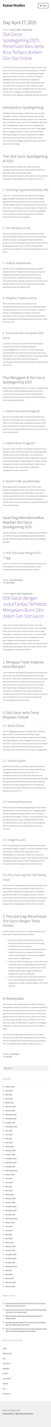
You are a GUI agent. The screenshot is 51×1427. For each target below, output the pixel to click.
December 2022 (10, 1254)
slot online (7, 1378)
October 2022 (10, 1262)
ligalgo (5, 1383)
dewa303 (6, 1368)
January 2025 (10, 1154)
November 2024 (10, 1162)
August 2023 (9, 1222)
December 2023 (10, 1206)
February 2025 (10, 1150)
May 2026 (8, 1094)
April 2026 (8, 1098)
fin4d (5, 1348)
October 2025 (10, 1122)
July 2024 (8, 1178)
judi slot (9, 1056)
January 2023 (10, 1250)
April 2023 (8, 1238)
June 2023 (9, 1230)
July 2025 (8, 1130)
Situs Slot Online (16, 580)
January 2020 (10, 1286)
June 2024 (9, 1182)
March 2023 (9, 1242)
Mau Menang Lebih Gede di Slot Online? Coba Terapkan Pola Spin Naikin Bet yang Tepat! (25, 1323)
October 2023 (10, 1214)
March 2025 (9, 1146)
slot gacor (6, 1363)
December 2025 (10, 1114)
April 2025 (8, 1142)
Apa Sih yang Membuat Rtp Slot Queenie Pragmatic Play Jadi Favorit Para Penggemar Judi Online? (26, 1330)
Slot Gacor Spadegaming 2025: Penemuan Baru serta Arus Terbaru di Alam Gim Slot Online (23, 46)
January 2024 (10, 1202)
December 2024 (10, 1158)
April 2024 (8, 1190)
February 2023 (10, 1246)
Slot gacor (6, 1393)
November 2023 (10, 1210)
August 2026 (9, 1086)
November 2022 (10, 1258)
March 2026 (9, 1102)
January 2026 (10, 1110)
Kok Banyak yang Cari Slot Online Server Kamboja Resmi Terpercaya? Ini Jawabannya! (26, 1311)
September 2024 (11, 1170)
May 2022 (8, 1270)
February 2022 (10, 1282)
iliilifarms (13, 731)
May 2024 (8, 1186)
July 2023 (8, 1226)
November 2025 (10, 1118)
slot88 (5, 1373)
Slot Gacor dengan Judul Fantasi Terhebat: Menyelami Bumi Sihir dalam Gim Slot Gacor (25, 607)
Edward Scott (27, 30)
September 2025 (11, 1126)
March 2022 (9, 1278)
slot (4, 1358)
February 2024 (10, 1198)
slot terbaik (10, 582)
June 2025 (9, 1134)
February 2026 (10, 1106)
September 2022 (11, 1266)
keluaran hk (7, 1353)
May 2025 (8, 1138)
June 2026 (9, 1090)
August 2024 (9, 1174)
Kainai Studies (14, 5)
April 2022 (8, 1274)
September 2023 (11, 1218)
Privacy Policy (8, 1413)
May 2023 (8, 1234)
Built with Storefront (24, 1413)
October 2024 (10, 1166)
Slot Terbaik (14, 1054)
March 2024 (9, 1194)
